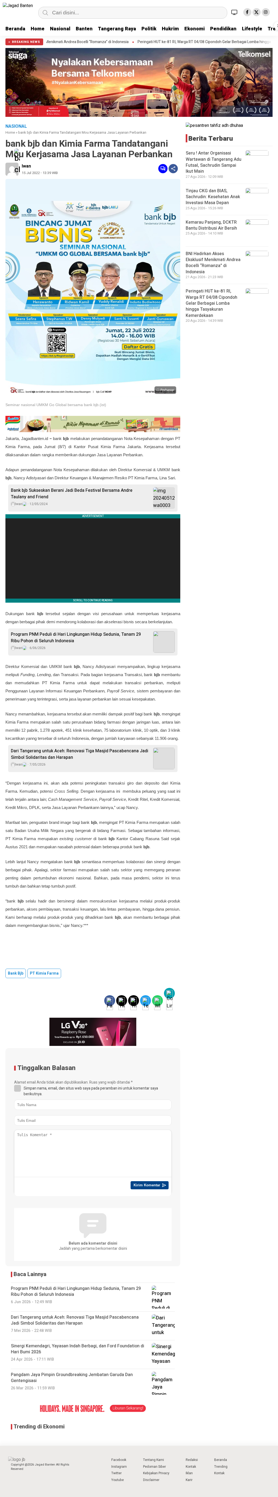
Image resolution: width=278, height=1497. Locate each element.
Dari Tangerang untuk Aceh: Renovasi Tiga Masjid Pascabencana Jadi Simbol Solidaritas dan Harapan (79, 754)
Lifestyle (252, 29)
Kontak (191, 1466)
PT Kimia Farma (44, 973)
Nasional (60, 29)
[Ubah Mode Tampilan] (235, 12)
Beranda (15, 29)
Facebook (118, 1459)
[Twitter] (256, 12)
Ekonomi (194, 29)
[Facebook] (247, 12)
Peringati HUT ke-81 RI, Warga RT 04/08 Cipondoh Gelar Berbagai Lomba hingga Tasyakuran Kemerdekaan (211, 303)
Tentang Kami (153, 1459)
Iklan (189, 1473)
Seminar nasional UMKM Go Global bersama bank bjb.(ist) (55, 405)
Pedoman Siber (154, 1466)
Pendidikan (223, 29)
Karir (189, 1479)
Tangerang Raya (117, 29)
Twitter (116, 1473)
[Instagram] (266, 12)
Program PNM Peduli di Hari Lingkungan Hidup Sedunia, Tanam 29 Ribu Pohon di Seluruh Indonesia (76, 637)
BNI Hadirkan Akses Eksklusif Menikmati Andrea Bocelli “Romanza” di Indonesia (213, 262)
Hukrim (170, 29)
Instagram (119, 1466)
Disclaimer (151, 1479)
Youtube (117, 1479)
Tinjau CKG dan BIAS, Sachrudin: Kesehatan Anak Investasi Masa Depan (213, 197)
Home (38, 29)
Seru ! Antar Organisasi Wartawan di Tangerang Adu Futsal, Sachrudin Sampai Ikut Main (213, 162)
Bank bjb (15, 973)
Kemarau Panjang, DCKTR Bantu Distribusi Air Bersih (211, 225)
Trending (221, 1466)
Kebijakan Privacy (156, 1473)
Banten (84, 29)
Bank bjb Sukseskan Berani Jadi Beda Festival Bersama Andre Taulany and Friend (71, 493)
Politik (148, 29)
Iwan (26, 166)
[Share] (173, 168)
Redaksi (192, 1459)
